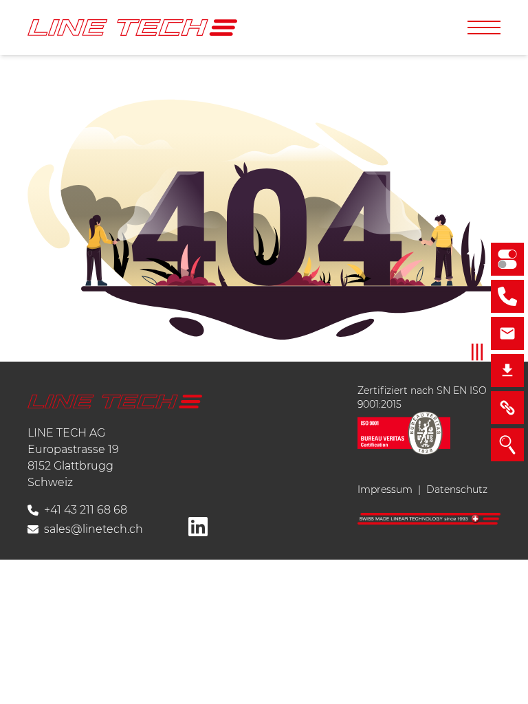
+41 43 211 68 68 (85, 509)
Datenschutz (456, 489)
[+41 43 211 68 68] (507, 296)
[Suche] (507, 444)
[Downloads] (507, 370)
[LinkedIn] (198, 527)
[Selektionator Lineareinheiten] (507, 259)
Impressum (385, 489)
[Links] (507, 407)
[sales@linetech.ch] (507, 333)
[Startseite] (132, 27)
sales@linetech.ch (93, 529)
